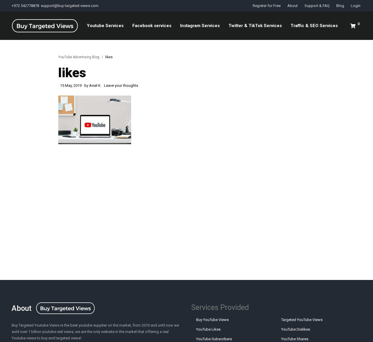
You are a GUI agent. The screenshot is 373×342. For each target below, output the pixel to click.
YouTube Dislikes (295, 329)
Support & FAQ (317, 5)
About (292, 5)
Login (355, 5)
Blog (340, 5)
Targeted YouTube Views (302, 320)
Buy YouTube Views (212, 320)
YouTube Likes (208, 329)
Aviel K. (95, 85)
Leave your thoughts (121, 85)
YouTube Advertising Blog (78, 57)
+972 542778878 (26, 5)
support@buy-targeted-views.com (69, 5)
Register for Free (267, 5)
